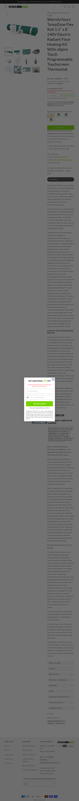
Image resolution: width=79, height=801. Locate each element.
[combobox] (29, 397)
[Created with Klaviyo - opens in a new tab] (39, 422)
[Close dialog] (53, 379)
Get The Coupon (40, 404)
